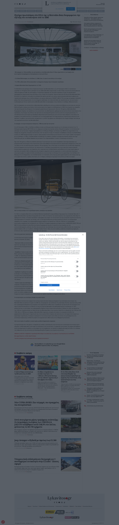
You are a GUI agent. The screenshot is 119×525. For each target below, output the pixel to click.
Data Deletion (52, 290)
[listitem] (59, 258)
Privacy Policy (67, 290)
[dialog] (59, 262)
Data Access (59, 290)
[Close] (83, 235)
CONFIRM (49, 285)
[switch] (76, 262)
